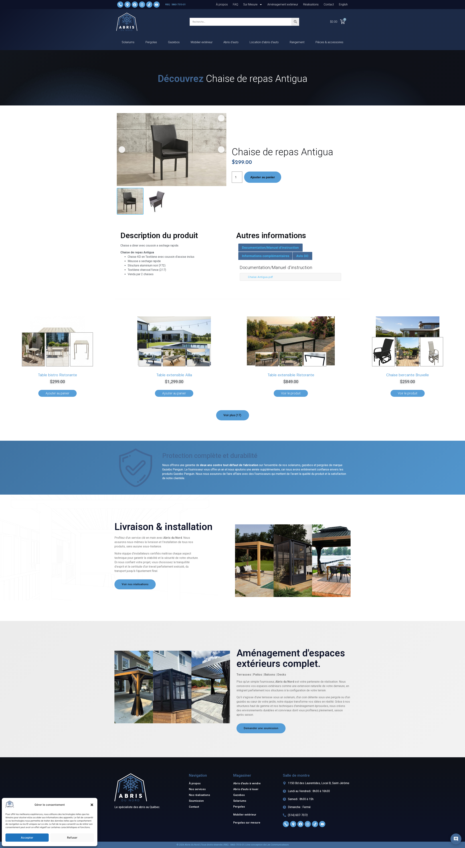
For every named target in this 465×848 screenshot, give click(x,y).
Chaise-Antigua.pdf (260, 269)
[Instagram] (308, 817)
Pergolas (151, 35)
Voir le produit (291, 386)
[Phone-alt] (286, 817)
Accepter (27, 837)
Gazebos (174, 35)
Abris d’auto (230, 35)
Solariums (128, 35)
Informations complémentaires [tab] (265, 249)
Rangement (297, 35)
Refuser (72, 837)
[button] (92, 805)
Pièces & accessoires (329, 35)
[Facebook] (300, 817)
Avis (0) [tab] (302, 249)
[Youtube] (322, 817)
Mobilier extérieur (202, 35)
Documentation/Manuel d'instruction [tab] (270, 240)
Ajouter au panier (262, 170)
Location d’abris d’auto (264, 35)
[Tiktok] (315, 817)
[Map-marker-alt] (293, 817)
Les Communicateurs (277, 837)
